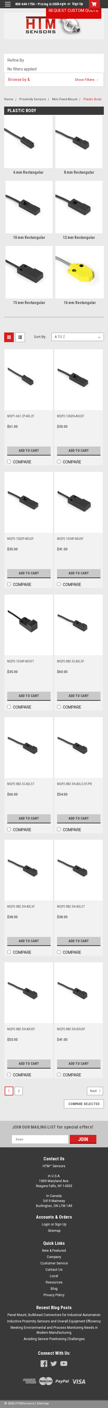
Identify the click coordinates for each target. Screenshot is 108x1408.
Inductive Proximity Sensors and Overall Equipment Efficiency (54, 1321)
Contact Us (54, 1270)
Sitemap (54, 1231)
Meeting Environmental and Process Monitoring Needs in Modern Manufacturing (54, 1330)
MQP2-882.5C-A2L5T (21, 784)
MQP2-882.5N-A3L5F (21, 906)
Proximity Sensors (32, 99)
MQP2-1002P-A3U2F (20, 539)
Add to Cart (29, 451)
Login (62, 4)
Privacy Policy (54, 1295)
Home (8, 99)
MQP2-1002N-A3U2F (70, 416)
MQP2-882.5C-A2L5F (70, 661)
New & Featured (54, 1251)
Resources (54, 1282)
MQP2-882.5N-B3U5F (71, 1029)
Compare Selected (83, 1104)
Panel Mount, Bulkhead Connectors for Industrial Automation (54, 1315)
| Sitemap (42, 1403)
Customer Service (54, 1263)
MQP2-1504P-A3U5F (70, 539)
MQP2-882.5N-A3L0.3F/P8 (74, 784)
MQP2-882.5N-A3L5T (71, 906)
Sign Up (77, 4)
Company (54, 1257)
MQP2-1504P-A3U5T (20, 661)
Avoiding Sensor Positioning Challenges (54, 1339)
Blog (54, 1289)
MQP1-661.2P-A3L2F (20, 416)
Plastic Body (92, 99)
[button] (54, 80)
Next (94, 1091)
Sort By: (40, 337)
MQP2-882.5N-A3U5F (21, 1029)
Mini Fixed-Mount (64, 99)
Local (54, 1276)
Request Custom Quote (74, 10)
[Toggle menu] (7, 7)
